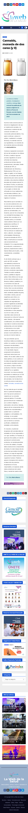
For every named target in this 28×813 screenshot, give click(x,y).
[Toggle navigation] (11, 28)
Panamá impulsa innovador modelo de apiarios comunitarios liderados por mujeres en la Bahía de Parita (14, 738)
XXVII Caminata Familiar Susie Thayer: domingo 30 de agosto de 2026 (13, 722)
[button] (19, 27)
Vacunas (13, 807)
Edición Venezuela (14, 809)
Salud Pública (6, 807)
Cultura (6, 753)
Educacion (23, 800)
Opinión (18, 807)
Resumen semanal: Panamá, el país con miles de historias (13, 707)
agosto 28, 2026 (10, 725)
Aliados (9, 800)
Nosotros (4, 800)
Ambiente (7, 802)
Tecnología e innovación (18, 805)
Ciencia (5, 735)
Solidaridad (7, 719)
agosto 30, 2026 (10, 710)
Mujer (16, 802)
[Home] (2, 27)
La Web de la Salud (14, 780)
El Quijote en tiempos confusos (12, 755)
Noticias (23, 807)
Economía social (16, 800)
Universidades (7, 805)
